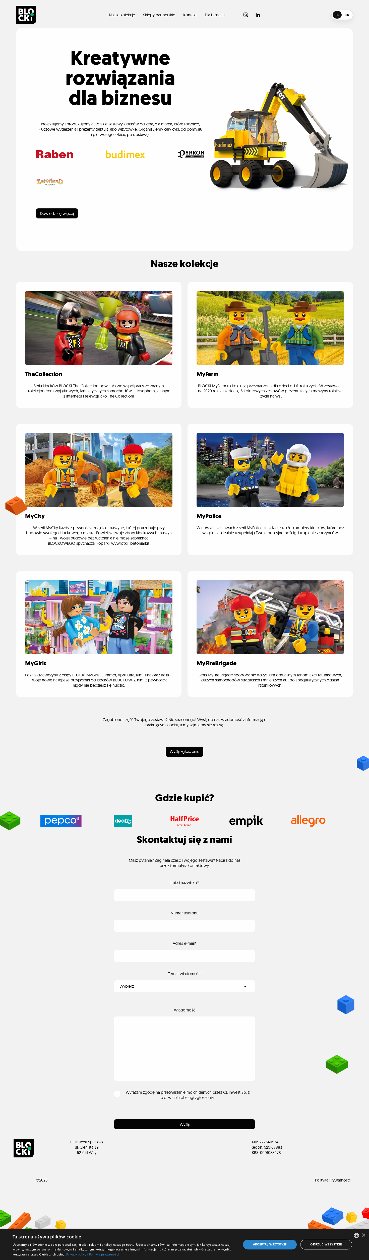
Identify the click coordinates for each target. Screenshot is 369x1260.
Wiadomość (184, 1009)
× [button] (363, 1235)
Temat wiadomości (184, 973)
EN (347, 15)
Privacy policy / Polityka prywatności (92, 1254)
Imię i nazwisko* (184, 882)
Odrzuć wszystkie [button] (326, 1244)
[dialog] (184, 1244)
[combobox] (356, 1235)
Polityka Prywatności (332, 1180)
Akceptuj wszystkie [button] (270, 1244)
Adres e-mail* (184, 943)
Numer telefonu (185, 912)
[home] (26, 15)
